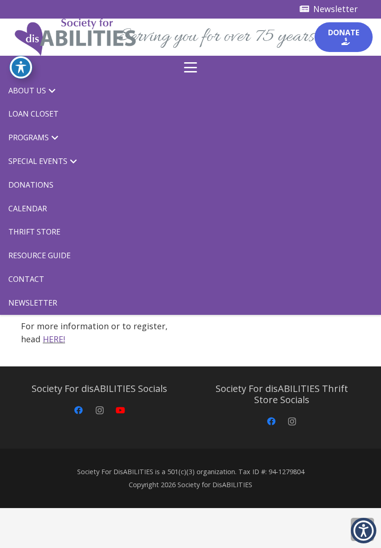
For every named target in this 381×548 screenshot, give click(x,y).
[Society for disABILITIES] (75, 37)
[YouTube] (120, 410)
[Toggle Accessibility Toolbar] (21, 67)
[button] (190, 67)
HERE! (54, 339)
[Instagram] (99, 410)
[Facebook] (78, 410)
